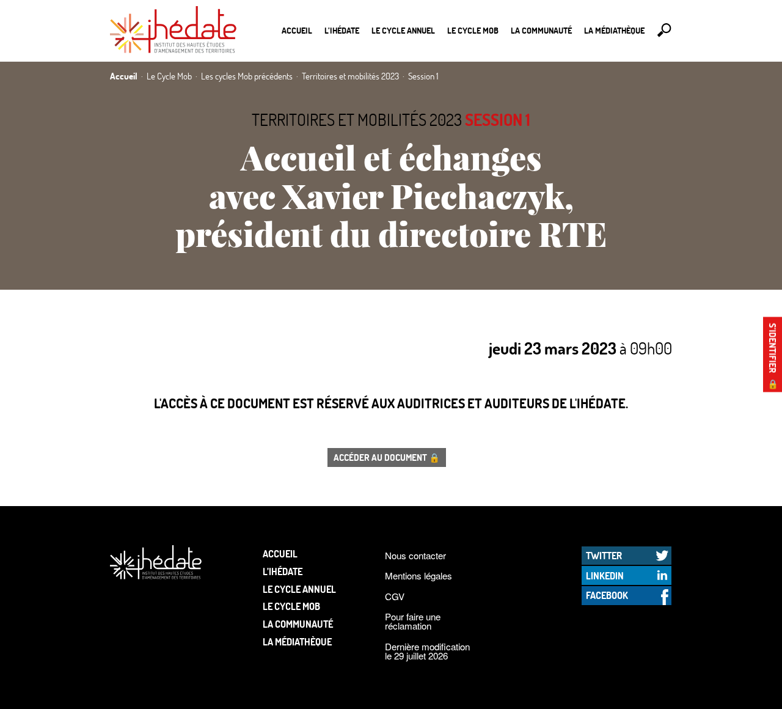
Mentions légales (418, 575)
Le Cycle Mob (473, 30)
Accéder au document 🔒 (387, 457)
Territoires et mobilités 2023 (357, 119)
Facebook (607, 595)
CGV (394, 596)
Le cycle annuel (403, 30)
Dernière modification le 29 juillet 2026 (427, 651)
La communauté (541, 30)
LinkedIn (605, 575)
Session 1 (497, 119)
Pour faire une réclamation (412, 621)
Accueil (297, 30)
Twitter (604, 555)
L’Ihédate (341, 30)
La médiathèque (614, 30)
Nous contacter (415, 555)
